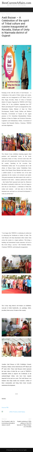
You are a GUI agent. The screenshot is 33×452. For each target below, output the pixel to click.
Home (3, 13)
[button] (30, 10)
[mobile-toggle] (3, 10)
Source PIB (5, 407)
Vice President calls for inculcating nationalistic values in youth (8, 423)
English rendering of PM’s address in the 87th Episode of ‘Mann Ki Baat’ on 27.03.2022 (24, 424)
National (8, 13)
